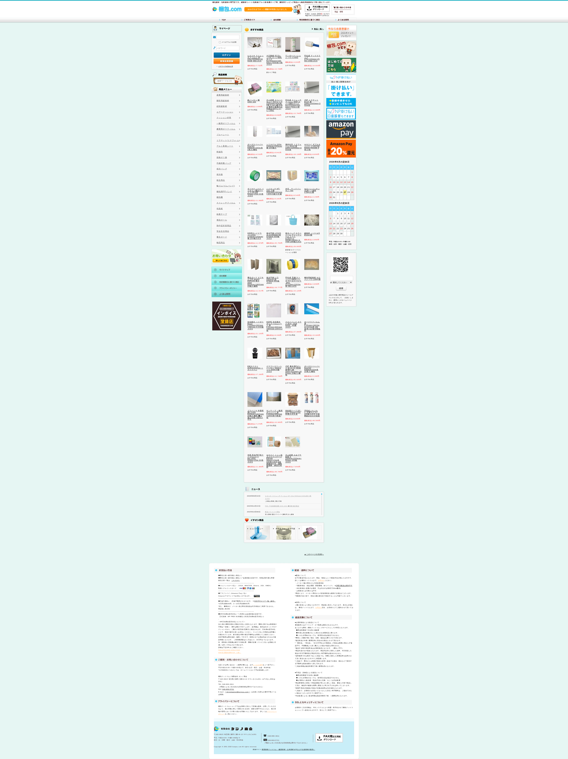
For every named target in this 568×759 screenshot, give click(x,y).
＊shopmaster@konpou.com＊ (237, 692)
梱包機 (220, 197)
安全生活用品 (223, 231)
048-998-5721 (228, 689)
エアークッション (225, 112)
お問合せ (321, 580)
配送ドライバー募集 (272, 512)
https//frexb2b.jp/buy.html (229, 650)
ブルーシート (223, 135)
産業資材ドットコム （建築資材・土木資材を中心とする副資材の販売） (288, 749)
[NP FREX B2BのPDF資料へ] (341, 106)
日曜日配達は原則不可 (344, 585)
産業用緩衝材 (223, 95)
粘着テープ (222, 214)
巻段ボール (222, 220)
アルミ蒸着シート (225, 146)
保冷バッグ (222, 169)
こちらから (235, 580)
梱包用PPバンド (224, 192)
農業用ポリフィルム (226, 129)
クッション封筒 (224, 118)
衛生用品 (221, 180)
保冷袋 (220, 174)
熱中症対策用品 (224, 226)
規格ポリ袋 (222, 157)
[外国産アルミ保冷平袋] (283, 539)
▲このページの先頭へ (314, 554)
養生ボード (222, 237)
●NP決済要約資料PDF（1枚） (229, 652)
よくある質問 (258, 665)
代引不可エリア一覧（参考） (265, 601)
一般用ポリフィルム (226, 123)
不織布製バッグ (224, 163)
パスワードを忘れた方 (225, 66)
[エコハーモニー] (258, 539)
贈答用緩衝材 (223, 101)
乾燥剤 (220, 152)
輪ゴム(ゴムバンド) (226, 186)
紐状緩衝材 (222, 106)
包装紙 (220, 209)
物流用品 (221, 243)
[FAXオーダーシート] (317, 11)
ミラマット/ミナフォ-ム (228, 140)
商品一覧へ (319, 29)
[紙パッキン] (309, 539)
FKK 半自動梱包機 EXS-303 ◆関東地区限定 (282, 506)
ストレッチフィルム (226, 203)
